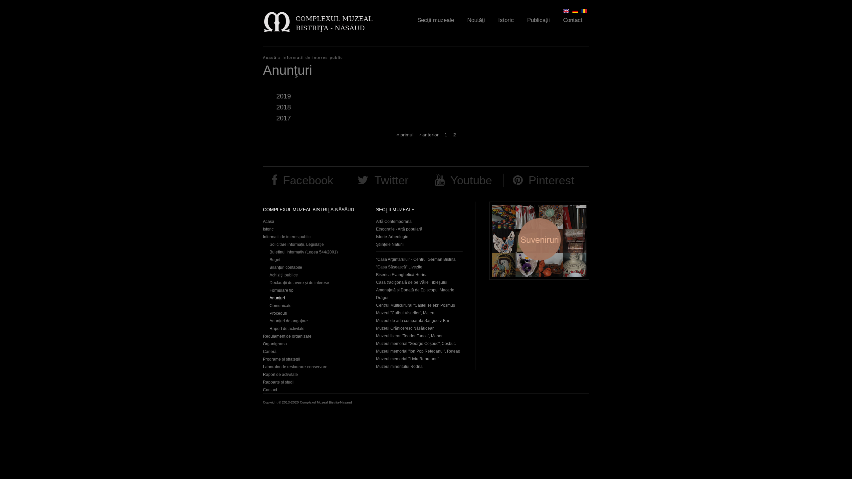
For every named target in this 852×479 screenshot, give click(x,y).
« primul (404, 134)
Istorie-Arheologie (392, 237)
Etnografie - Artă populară (399, 229)
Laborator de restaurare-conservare (295, 367)
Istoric (506, 20)
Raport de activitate (287, 328)
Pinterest (551, 180)
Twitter (391, 180)
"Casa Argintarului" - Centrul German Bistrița (416, 259)
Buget (275, 259)
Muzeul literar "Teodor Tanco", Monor (409, 336)
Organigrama (275, 344)
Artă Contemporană (394, 221)
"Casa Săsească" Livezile (399, 267)
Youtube (471, 180)
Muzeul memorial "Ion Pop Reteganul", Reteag (418, 351)
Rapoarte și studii (279, 382)
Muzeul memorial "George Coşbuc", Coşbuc (416, 343)
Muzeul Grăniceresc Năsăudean (405, 328)
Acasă (270, 58)
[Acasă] (318, 22)
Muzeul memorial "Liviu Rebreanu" (407, 359)
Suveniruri (539, 241)
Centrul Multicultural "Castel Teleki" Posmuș (415, 305)
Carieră (270, 351)
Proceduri (278, 313)
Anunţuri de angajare (289, 321)
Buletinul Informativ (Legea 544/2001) (304, 252)
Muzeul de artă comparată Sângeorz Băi (412, 320)
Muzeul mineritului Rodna (399, 366)
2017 (283, 118)
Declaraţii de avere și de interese (299, 282)
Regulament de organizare (287, 336)
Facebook (308, 180)
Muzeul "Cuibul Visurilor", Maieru (406, 313)
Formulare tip (282, 290)
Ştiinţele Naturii (390, 244)
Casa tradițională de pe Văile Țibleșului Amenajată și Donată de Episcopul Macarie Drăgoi (415, 290)
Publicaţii (538, 20)
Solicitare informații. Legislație (297, 244)
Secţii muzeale (435, 20)
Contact (572, 20)
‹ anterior (429, 134)
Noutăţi (476, 20)
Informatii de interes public (313, 58)
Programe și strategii (281, 359)
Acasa (268, 221)
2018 (283, 107)
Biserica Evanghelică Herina (402, 274)
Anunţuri (277, 298)
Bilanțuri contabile (286, 267)
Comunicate (281, 305)
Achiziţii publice (284, 275)
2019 (283, 96)
